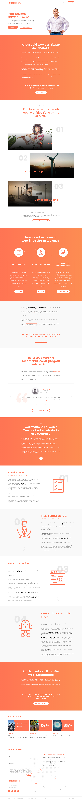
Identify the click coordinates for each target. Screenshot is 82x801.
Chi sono (35, 787)
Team (35, 789)
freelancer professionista (31, 323)
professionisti (42, 283)
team (13, 280)
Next (72, 395)
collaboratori (40, 57)
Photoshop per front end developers (63, 735)
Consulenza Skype (64, 789)
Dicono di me (53, 786)
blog (64, 2)
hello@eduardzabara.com (13, 784)
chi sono (50, 2)
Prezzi (51, 789)
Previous (9, 395)
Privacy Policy (71, 798)
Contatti (71, 2)
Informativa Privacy (25, 768)
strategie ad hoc (66, 280)
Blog (35, 791)
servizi (60, 2)
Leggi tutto (46, 400)
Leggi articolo (18, 725)
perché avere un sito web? (27, 77)
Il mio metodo (35, 452)
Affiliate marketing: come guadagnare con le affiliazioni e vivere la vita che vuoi (18, 737)
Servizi (43, 787)
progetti (55, 2)
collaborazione (56, 371)
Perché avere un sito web (65, 787)
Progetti (43, 786)
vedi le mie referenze (40, 69)
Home (35, 786)
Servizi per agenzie (64, 786)
